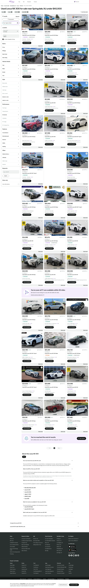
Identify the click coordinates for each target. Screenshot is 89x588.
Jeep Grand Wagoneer (49, 571)
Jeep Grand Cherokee (49, 567)
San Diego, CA (59, 552)
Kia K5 (70, 571)
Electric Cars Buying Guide (15, 551)
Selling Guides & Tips (37, 544)
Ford (34, 563)
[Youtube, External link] (74, 555)
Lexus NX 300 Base (29, 506)
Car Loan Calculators (49, 538)
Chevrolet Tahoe (60, 571)
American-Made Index (26, 548)
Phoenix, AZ (59, 544)
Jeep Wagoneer (48, 569)
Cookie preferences (63, 584)
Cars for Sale (6, 5)
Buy (19, 1)
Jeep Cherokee (48, 573)
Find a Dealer (12, 546)
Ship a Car (47, 542)
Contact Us (30, 578)
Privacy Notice (22, 583)
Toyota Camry (12, 571)
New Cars (12, 540)
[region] (44, 583)
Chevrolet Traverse (60, 569)
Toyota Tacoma (12, 569)
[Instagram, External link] (76, 555)
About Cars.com (23, 578)
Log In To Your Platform (72, 540)
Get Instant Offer (36, 540)
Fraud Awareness (60, 578)
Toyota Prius (12, 567)
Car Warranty (47, 544)
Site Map (46, 550)
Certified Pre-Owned (14, 542)
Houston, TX (59, 540)
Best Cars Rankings (25, 544)
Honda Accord (24, 569)
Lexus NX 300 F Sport (29, 509)
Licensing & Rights (51, 578)
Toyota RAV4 (12, 565)
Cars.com (54, 583)
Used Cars (12, 538)
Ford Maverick (36, 565)
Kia (69, 563)
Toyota (11, 563)
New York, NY (59, 550)
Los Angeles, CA (60, 542)
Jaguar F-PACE (28, 494)
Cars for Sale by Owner (14, 544)
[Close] (87, 580)
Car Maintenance (48, 548)
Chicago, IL (59, 538)
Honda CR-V (24, 565)
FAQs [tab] (24, 456)
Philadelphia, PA (60, 548)
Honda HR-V (24, 573)
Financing (12, 553)
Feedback (67, 578)
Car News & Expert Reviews (27, 540)
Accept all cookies (74, 584)
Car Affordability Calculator (50, 540)
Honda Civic (24, 567)
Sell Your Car (35, 538)
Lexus (18, 5)
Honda (23, 563)
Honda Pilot (24, 571)
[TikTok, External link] (69, 555)
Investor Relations (37, 578)
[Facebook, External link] (71, 555)
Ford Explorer (36, 573)
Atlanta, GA (59, 546)
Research (29, 1)
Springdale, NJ (13, 5)
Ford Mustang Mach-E (37, 571)
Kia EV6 (70, 573)
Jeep (46, 563)
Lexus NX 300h (28, 492)
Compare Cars (24, 542)
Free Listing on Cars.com (38, 542)
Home (2, 5)
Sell (23, 1)
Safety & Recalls (24, 546)
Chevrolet (59, 563)
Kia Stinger (71, 569)
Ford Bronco (35, 567)
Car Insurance (47, 546)
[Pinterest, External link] (78, 555)
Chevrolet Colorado (60, 573)
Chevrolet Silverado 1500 (61, 567)
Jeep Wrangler (48, 565)
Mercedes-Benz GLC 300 (30, 487)
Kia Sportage (71, 565)
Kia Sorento (71, 567)
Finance (35, 1)
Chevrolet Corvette (60, 565)
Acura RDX (27, 498)
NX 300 (21, 5)
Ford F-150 (35, 569)
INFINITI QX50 (28, 496)
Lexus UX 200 (28, 489)
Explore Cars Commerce (73, 538)
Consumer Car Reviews (26, 538)
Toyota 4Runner (13, 573)
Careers (44, 578)
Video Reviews (24, 550)
